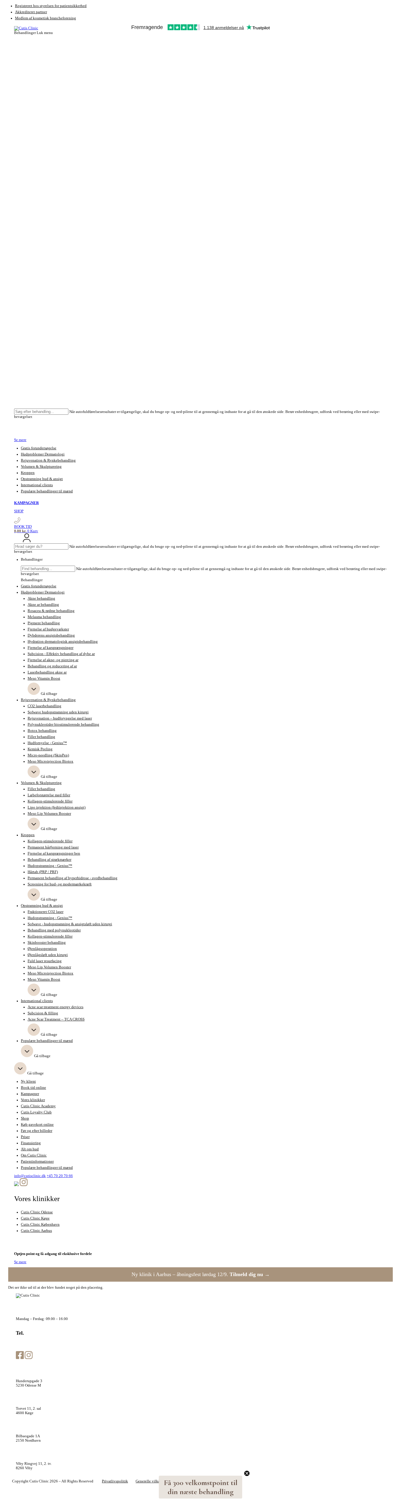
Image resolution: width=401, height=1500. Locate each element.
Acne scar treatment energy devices (55, 1007)
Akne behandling (41, 598)
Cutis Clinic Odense (37, 1212)
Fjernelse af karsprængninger (50, 648)
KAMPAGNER (26, 503)
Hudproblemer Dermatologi (43, 454)
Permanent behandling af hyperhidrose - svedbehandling (72, 878)
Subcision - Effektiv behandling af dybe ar (61, 654)
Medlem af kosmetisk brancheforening (45, 18)
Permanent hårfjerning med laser (53, 847)
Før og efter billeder (36, 1131)
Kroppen (28, 473)
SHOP (18, 511)
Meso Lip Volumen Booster (49, 814)
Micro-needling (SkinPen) (48, 755)
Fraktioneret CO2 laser (45, 912)
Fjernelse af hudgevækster (48, 629)
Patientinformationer (37, 1161)
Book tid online (33, 1088)
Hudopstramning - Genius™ (50, 866)
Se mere (20, 440)
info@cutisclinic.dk (30, 1176)
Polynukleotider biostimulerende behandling (63, 724)
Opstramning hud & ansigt (42, 479)
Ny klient (28, 1081)
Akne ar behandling (43, 605)
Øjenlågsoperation (42, 949)
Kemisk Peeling (40, 749)
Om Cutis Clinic (34, 1155)
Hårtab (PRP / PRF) (43, 872)
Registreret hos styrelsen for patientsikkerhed (51, 6)
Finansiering (31, 1143)
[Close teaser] (247, 1473)
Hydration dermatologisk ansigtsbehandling (63, 642)
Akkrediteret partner (31, 12)
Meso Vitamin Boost (44, 678)
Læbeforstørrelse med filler (49, 795)
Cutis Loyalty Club (36, 1112)
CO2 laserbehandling (44, 706)
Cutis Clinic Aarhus (36, 1231)
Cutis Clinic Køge (35, 1218)
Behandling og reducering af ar (52, 666)
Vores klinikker (33, 1100)
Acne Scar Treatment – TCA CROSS (56, 1019)
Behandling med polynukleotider (54, 930)
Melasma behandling (44, 617)
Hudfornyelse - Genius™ (47, 743)
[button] (200, 1487)
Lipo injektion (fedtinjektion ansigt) (56, 807)
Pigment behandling (44, 623)
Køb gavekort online (37, 1125)
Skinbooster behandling (47, 943)
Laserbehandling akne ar (47, 672)
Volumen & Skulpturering (41, 467)
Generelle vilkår (148, 1481)
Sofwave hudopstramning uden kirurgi (58, 712)
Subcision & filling (43, 1013)
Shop (25, 1118)
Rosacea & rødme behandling (51, 611)
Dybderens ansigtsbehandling (51, 635)
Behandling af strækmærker (49, 860)
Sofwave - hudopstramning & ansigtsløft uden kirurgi (70, 924)
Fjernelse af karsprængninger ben (54, 853)
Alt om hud (30, 1149)
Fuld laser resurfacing (45, 961)
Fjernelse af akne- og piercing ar (53, 660)
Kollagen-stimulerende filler (50, 801)
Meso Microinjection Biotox (50, 761)
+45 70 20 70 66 (60, 1176)
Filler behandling (41, 737)
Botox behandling (42, 731)
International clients (37, 485)
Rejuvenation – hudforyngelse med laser (60, 718)
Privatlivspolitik (115, 1481)
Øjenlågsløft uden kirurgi (48, 955)
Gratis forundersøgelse (38, 448)
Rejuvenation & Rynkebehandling (48, 460)
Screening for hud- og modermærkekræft (60, 884)
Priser (25, 1137)
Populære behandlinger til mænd (47, 491)
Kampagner (30, 1094)
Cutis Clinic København (40, 1224)
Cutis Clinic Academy (38, 1106)
